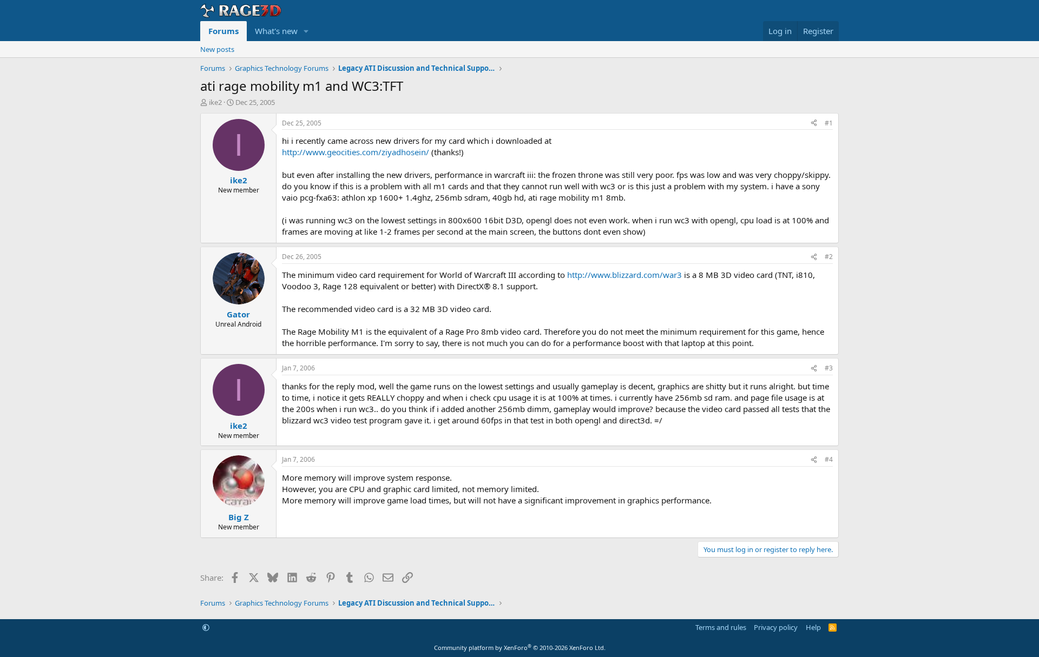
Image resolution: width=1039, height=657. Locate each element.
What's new (276, 30)
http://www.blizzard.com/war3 (624, 274)
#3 (829, 368)
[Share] (814, 123)
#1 (829, 123)
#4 (829, 459)
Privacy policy (776, 627)
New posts (217, 49)
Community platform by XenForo (520, 647)
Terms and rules (720, 627)
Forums (223, 30)
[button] (306, 31)
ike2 (215, 102)
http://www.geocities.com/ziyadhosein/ (355, 152)
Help (813, 627)
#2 (829, 256)
